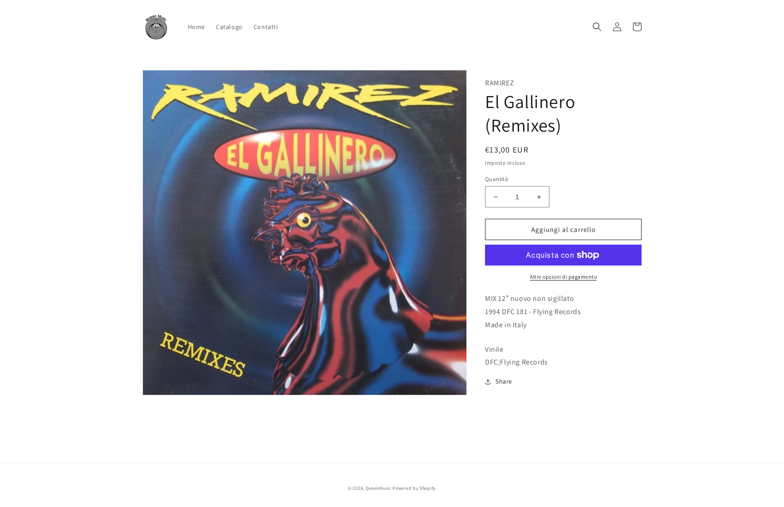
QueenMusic (379, 488)
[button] (597, 27)
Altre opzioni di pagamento (563, 276)
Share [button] (503, 381)
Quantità (496, 179)
